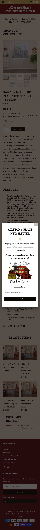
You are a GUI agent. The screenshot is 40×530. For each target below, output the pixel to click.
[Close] (36, 224)
